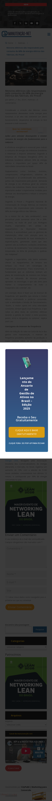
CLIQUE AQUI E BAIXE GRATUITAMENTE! (26, 432)
